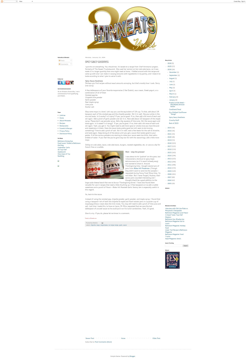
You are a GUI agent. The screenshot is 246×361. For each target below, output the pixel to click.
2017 (169, 146)
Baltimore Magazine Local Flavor (176, 213)
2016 (169, 149)
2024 (169, 69)
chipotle (93, 225)
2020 (169, 137)
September (173, 75)
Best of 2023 (173, 123)
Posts (62, 60)
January (172, 100)
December (173, 72)
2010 (169, 168)
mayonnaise (104, 225)
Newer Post (90, 338)
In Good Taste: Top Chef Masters (174, 216)
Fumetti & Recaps (66, 128)
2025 (169, 66)
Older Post (156, 338)
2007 (169, 177)
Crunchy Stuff (174, 120)
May (171, 88)
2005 (169, 183)
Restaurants (64, 126)
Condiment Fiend (175, 109)
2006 (169, 180)
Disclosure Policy (66, 133)
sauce (125, 225)
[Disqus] (123, 257)
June (171, 84)
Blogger (132, 356)
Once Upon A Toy (64, 154)
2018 (169, 143)
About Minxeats (65, 120)
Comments (64, 64)
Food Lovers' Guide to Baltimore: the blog (69, 144)
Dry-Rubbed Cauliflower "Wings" (178, 113)
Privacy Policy (64, 131)
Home (123, 338)
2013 (169, 158)
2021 (169, 134)
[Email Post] (102, 223)
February (172, 97)
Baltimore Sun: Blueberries (174, 219)
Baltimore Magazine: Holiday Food (175, 226)
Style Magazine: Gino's (173, 238)
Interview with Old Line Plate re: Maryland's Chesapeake (176, 209)
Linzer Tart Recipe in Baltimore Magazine (176, 231)
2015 (169, 152)
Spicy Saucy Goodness (177, 117)
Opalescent (62, 152)
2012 (169, 162)
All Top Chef (62, 149)
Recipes (62, 123)
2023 (169, 128)
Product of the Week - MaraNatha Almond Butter (177, 104)
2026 (169, 63)
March (171, 94)
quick (120, 225)
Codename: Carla (64, 147)
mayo (98, 225)
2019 (169, 140)
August (172, 78)
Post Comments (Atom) (103, 342)
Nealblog (61, 156)
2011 (169, 165)
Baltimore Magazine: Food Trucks (174, 235)
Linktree (62, 115)
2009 (169, 171)
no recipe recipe (113, 225)
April (171, 91)
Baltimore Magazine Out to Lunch (174, 222)
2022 (169, 131)
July (171, 81)
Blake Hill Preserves (141, 168)
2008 (169, 174)
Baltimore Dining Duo (65, 141)
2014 (169, 155)
